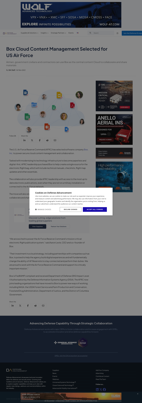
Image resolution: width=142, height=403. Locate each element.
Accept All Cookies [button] (95, 209)
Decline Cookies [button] (70, 209)
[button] (43, 209)
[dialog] (71, 201)
